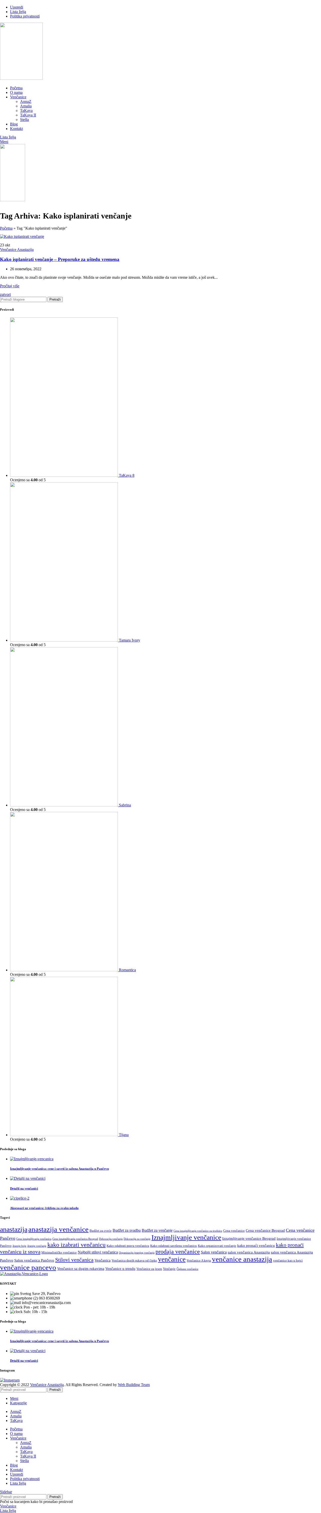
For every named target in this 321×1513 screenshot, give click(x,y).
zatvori (5, 294)
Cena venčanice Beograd (265, 1230)
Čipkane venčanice (187, 1269)
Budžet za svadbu (127, 1230)
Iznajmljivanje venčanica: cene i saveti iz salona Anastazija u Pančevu (59, 1169)
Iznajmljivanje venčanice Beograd (249, 1238)
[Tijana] (64, 1135)
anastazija (13, 1229)
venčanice (172, 1259)
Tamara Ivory (129, 640)
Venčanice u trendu (120, 1269)
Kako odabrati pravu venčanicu (128, 1246)
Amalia (26, 106)
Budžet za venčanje (157, 1230)
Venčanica (103, 1260)
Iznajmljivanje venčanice (186, 1237)
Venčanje (169, 1269)
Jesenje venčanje (36, 1246)
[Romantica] (64, 970)
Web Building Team (134, 1385)
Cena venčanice (234, 1230)
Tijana (124, 1135)
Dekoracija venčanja (111, 1238)
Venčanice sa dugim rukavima (80, 1269)
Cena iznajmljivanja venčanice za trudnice (198, 1230)
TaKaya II (28, 115)
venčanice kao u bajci (288, 1260)
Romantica (127, 970)
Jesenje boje (19, 1246)
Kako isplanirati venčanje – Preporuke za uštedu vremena (59, 259)
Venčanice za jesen (149, 1269)
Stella (24, 119)
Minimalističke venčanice (59, 1252)
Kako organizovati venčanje (217, 1246)
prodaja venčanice (177, 1251)
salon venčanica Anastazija (249, 1252)
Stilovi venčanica (74, 1260)
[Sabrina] (64, 805)
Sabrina (125, 805)
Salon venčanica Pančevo (34, 1260)
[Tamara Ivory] (64, 640)
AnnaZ (25, 101)
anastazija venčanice (58, 1229)
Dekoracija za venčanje (137, 1238)
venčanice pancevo (28, 1267)
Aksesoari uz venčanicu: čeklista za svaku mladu (44, 1208)
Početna (6, 228)
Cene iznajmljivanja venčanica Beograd (75, 1238)
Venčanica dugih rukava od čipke (134, 1260)
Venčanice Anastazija (17, 249)
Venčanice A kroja (199, 1260)
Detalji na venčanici (24, 1188)
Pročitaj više (9, 286)
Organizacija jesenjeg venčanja (136, 1252)
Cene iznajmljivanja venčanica (33, 1238)
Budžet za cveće (101, 1230)
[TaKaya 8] (64, 475)
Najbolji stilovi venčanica (98, 1252)
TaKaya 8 (126, 475)
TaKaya (26, 110)
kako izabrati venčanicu (76, 1245)
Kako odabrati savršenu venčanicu (173, 1246)
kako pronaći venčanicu (256, 1246)
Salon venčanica (214, 1252)
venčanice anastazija (242, 1259)
